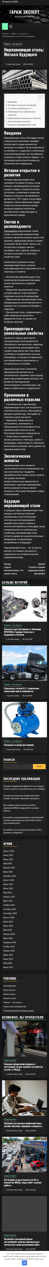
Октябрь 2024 (9, 909)
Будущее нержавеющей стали (22, 124)
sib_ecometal (28, 64)
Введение (12, 102)
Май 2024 (7, 930)
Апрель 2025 (9, 897)
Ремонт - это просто (13, 44)
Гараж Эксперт (25, 12)
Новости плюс (9, 998)
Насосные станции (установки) (19, 744)
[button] (39, 97)
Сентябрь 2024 (10, 913)
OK (24, 1263)
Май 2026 (7, 863)
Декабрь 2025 (9, 876)
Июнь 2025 (8, 888)
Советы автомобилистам (14, 1007)
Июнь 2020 (8, 959)
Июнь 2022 (8, 955)
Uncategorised (9, 986)
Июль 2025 (8, 884)
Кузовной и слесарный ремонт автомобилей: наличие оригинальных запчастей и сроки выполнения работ (23, 820)
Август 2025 (8, 880)
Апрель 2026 (9, 868)
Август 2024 (8, 917)
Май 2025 (7, 893)
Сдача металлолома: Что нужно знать (14, 569)
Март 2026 (8, 872)
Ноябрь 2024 (9, 905)
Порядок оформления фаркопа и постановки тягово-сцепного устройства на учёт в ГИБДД (23, 1066)
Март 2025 (8, 901)
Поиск (9, 760)
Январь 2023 (9, 951)
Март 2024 (8, 938)
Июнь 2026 (8, 859)
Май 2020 (7, 963)
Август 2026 (8, 851)
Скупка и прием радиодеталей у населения (36, 569)
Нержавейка (10, 231)
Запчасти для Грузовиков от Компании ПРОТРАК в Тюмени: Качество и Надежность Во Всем (22, 632)
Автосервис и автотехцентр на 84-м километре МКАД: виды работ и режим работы (21, 808)
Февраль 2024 (9, 942)
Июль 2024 (8, 922)
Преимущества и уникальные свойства (21, 113)
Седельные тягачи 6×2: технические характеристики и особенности (21, 690)
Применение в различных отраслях (24, 118)
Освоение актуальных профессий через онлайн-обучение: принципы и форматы (23, 1125)
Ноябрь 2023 (9, 947)
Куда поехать (9, 990)
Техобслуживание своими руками (18, 1011)
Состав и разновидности (19, 108)
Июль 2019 (8, 967)
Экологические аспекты (19, 121)
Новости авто (9, 994)
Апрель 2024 (9, 934)
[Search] (45, 26)
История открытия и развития (22, 105)
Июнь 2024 (8, 926)
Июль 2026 (8, 855)
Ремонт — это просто (12, 1002)
